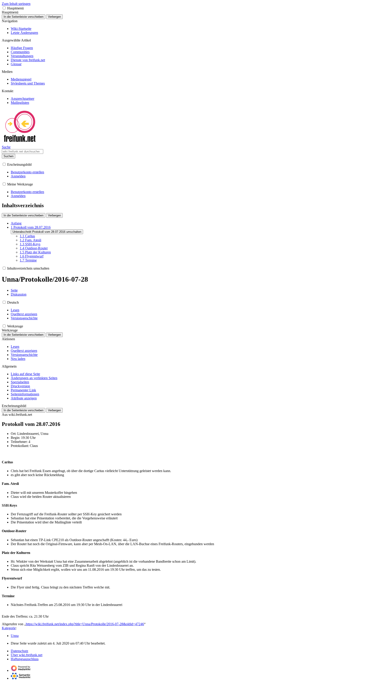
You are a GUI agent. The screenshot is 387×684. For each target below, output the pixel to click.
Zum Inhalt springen (16, 4)
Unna (15, 636)
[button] (4, 8)
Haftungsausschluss (25, 659)
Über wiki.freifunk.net (26, 655)
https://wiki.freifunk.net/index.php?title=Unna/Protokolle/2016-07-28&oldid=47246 (85, 624)
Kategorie (9, 628)
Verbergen (54, 16)
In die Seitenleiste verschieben (23, 16)
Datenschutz (19, 651)
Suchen (8, 156)
